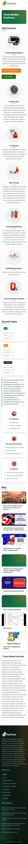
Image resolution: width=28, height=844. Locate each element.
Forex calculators (7, 780)
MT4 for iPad (7, 628)
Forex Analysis (7, 792)
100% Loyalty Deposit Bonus (12, 609)
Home (4, 774)
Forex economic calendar (10, 783)
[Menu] (25, 3)
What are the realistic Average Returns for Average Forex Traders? (12, 507)
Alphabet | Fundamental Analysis (13, 591)
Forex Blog (6, 789)
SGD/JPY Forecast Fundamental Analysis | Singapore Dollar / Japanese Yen (13, 570)
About (4, 777)
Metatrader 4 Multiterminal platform (11, 647)
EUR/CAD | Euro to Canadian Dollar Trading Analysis (12, 549)
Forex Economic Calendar (11, 70)
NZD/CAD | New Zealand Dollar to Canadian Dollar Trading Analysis (13, 529)
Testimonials (6, 795)
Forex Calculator (8, 76)
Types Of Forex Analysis (9, 786)
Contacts (5, 798)
